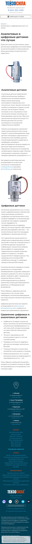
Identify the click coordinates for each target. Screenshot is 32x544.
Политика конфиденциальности (16, 508)
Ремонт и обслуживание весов (16, 455)
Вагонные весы (16, 434)
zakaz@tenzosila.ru (16, 497)
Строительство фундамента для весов (16, 457)
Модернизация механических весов (16, 463)
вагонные (19, 306)
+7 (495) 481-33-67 (16, 397)
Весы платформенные (16, 440)
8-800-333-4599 (16, 10)
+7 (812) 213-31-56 (16, 404)
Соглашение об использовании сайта (16, 511)
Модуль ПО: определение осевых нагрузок (16, 475)
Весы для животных (16, 436)
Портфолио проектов (16, 449)
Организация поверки (16, 461)
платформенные (7, 167)
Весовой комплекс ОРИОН (16, 473)
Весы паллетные (16, 442)
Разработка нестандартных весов (16, 465)
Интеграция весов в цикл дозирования (16, 484)
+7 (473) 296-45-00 (16, 411)
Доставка (16, 467)
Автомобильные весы (16, 432)
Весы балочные (16, 444)
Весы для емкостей (16, 438)
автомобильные (7, 169)
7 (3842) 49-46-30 (16, 418)
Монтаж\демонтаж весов (16, 459)
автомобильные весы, (9, 308)
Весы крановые (16, 446)
